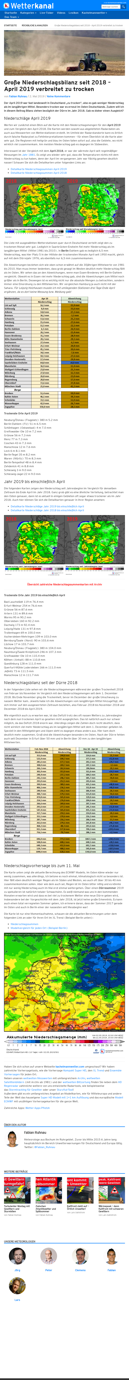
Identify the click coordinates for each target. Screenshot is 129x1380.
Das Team (11, 17)
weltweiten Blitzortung (76, 1082)
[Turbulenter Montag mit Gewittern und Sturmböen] (17, 1190)
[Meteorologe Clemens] (80, 1255)
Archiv (81, 1078)
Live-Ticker (47, 12)
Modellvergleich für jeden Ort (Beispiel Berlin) (39, 928)
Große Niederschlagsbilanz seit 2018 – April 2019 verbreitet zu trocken (57, 85)
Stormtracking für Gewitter (25, 1089)
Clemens (80, 1270)
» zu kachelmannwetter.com (115, 3)
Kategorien (27, 12)
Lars (17, 1299)
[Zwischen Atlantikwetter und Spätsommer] (49, 1190)
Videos (61, 12)
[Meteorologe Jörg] (17, 1255)
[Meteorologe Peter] (48, 1255)
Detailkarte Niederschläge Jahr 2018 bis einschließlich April (47, 510)
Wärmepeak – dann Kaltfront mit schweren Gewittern (111, 1209)
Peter (48, 1270)
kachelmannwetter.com (70, 1066)
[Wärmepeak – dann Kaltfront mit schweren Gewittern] (112, 1190)
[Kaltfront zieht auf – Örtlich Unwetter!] (80, 1190)
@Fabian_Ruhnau (44, 1147)
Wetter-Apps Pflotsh (37, 1108)
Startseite (11, 12)
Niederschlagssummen (24, 924)
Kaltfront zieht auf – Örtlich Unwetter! (78, 1207)
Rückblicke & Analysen (35, 25)
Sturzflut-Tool (65, 1089)
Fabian (112, 1270)
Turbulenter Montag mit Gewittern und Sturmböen (17, 1209)
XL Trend (98, 1070)
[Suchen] (123, 6)
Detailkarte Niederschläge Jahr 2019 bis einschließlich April (47, 506)
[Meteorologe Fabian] (111, 1255)
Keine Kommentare (58, 96)
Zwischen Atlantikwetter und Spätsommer (46, 1209)
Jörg (17, 1270)
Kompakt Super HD (74, 1070)
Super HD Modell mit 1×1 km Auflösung (65, 1097)
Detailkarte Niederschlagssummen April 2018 (39, 172)
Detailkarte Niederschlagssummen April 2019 (39, 169)
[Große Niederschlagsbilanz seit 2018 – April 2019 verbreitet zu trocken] (64, 53)
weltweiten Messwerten (37, 1078)
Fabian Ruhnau (18, 96)
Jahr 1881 (28, 154)
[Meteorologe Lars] (17, 1285)
